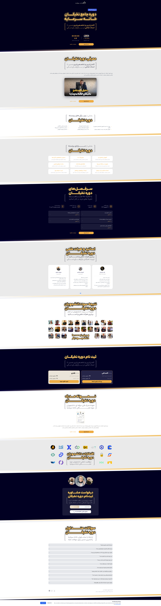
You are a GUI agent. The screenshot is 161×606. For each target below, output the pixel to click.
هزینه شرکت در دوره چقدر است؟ (106, 564)
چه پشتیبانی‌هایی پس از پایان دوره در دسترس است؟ (102, 575)
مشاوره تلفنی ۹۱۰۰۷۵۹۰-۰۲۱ (81, 511)
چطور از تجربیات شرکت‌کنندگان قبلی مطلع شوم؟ (103, 582)
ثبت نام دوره (86, 44)
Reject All (49, 603)
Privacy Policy (118, 604)
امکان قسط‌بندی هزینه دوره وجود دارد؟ (104, 567)
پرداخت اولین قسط (97, 381)
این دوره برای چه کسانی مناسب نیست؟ (104, 560)
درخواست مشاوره (73, 44)
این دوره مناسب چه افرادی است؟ (106, 556)
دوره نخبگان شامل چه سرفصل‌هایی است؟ (104, 549)
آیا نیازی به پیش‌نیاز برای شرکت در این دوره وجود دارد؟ (102, 579)
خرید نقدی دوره (64, 381)
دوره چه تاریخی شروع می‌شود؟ (106, 545)
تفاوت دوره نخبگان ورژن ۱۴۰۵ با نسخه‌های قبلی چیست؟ (101, 552)
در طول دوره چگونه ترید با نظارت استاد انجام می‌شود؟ (102, 571)
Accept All (43, 603)
